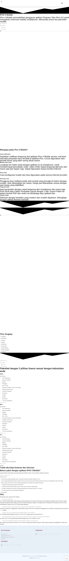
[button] (34, 499)
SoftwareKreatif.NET (33, 556)
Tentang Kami (4, 534)
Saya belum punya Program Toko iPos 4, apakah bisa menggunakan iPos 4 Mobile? (21, 506)
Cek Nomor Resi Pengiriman (7, 537)
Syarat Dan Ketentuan (6, 535)
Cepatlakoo (37, 558)
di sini (1, 510)
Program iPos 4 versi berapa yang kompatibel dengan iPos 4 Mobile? (18, 512)
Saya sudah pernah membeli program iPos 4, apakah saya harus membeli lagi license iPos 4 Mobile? (26, 516)
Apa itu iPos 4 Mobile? (7, 499)
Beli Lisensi (3, 402)
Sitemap (3, 538)
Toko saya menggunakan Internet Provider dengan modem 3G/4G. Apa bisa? (20, 520)
